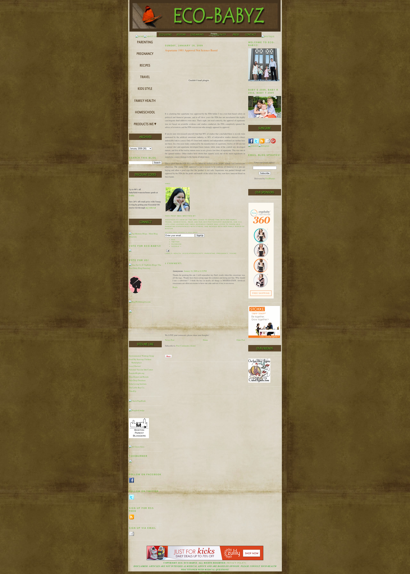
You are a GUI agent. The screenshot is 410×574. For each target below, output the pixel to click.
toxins (232, 253)
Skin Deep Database (137, 380)
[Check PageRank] (137, 401)
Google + (176, 246)
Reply (175, 287)
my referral (151, 207)
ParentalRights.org (136, 373)
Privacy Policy (236, 562)
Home (205, 340)
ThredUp (132, 391)
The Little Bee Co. (137, 387)
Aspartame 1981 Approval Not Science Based (191, 50)
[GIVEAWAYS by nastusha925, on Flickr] (197, 36)
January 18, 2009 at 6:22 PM (195, 271)
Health (177, 253)
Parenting (210, 253)
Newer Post (169, 340)
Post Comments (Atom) (186, 345)
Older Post (240, 340)
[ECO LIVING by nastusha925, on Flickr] (166, 36)
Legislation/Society (192, 253)
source (167, 183)
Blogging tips (205, 572)
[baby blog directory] (145, 268)
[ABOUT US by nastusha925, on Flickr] (150, 36)
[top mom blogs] (145, 236)
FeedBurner (270, 178)
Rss (173, 240)
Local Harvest (135, 366)
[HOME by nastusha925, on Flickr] (139, 36)
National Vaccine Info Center (141, 369)
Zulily (131, 195)
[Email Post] (167, 250)
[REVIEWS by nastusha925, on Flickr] (181, 36)
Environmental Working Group (141, 356)
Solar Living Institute (138, 384)
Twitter (175, 242)
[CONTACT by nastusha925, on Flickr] (252, 36)
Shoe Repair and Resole (139, 377)
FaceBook (176, 244)
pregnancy (222, 253)
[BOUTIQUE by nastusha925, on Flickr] (268, 36)
